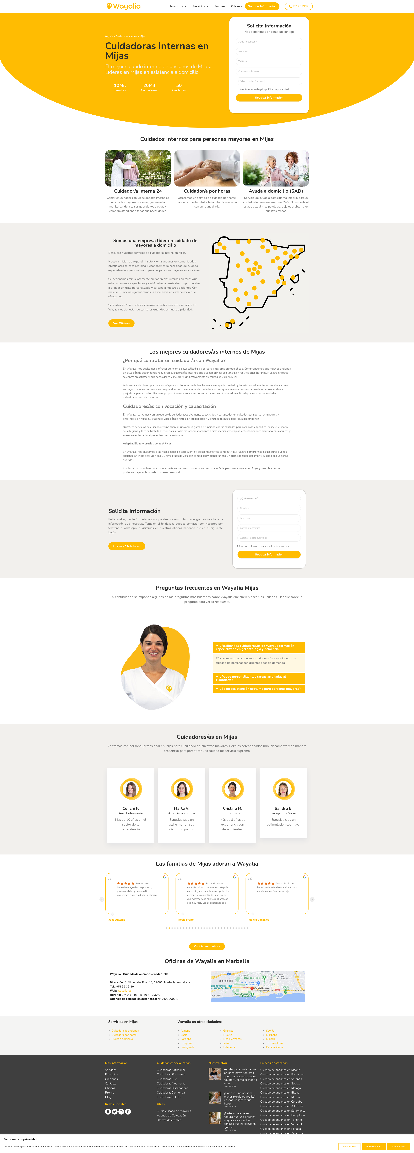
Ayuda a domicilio (122, 1039)
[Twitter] (115, 1112)
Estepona (186, 1043)
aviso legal (257, 89)
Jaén (226, 1043)
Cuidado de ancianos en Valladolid (282, 1124)
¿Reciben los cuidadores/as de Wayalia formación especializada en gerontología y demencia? (255, 647)
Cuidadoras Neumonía (171, 1083)
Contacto (110, 1083)
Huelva (227, 1035)
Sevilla (270, 1031)
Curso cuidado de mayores (174, 1111)
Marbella (271, 1035)
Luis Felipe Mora (259, 919)
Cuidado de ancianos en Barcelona (282, 1074)
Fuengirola (187, 1047)
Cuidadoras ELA (167, 1079)
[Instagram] (121, 1112)
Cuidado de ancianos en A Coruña (281, 1106)
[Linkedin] (128, 1112)
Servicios (198, 6)
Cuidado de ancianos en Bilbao (280, 1092)
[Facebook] (108, 1112)
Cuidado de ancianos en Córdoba (281, 1102)
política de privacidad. (277, 89)
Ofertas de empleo (169, 1120)
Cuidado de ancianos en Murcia (280, 1097)
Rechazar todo (373, 1146)
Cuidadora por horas (124, 1035)
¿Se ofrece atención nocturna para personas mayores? (260, 689)
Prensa (109, 1092)
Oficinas (236, 6)
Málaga (270, 1039)
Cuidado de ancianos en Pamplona (282, 1115)
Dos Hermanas (232, 1039)
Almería (185, 1031)
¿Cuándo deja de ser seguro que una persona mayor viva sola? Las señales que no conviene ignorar (240, 1120)
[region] (207, 1143)
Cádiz (184, 1035)
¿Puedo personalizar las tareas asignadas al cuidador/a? (251, 678)
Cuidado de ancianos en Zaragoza (281, 1133)
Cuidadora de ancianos (125, 1031)
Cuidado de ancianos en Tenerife (281, 1120)
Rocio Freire (116, 919)
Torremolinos (274, 1043)
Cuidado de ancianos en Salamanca (282, 1111)
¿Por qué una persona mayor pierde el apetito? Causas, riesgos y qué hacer (240, 1098)
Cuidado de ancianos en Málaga (280, 1088)
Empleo (219, 6)
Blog (108, 1097)
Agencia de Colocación (171, 1115)
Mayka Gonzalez (188, 919)
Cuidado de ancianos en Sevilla (280, 1083)
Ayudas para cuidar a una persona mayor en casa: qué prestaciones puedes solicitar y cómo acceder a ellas (240, 1076)
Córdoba (186, 1039)
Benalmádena (274, 1047)
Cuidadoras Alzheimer (171, 1070)
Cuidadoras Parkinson (171, 1074)
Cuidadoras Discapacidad (172, 1088)
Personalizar (349, 1146)
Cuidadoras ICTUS (168, 1097)
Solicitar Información (262, 6)
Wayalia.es (124, 990)
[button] (259, 647)
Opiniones (111, 1079)
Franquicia (111, 1074)
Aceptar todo (398, 1146)
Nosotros (176, 6)
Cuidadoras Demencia (171, 1092)
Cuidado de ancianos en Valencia (281, 1079)
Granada (228, 1031)
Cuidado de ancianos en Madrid (280, 1070)
